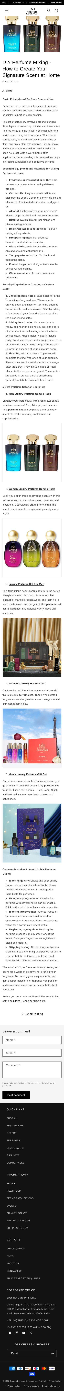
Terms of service (31, 1386)
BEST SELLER (15, 1125)
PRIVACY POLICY (17, 1213)
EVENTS (11, 1205)
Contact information (51, 1386)
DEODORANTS (15, 1148)
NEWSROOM (14, 1190)
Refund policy (55, 1381)
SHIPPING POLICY (17, 1228)
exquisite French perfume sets (27, 1000)
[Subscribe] (52, 1353)
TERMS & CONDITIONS (20, 1198)
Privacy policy (14, 1386)
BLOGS (11, 1183)
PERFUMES (13, 1140)
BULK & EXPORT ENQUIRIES (23, 1278)
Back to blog (34, 1014)
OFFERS (12, 1133)
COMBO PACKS (15, 1162)
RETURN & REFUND (18, 1220)
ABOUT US (13, 1263)
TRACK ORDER (15, 1248)
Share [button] (9, 90)
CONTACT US (14, 1271)
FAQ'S (10, 1256)
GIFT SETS (13, 1155)
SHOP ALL (12, 1118)
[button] (6, 10)
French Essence (17, 1381)
